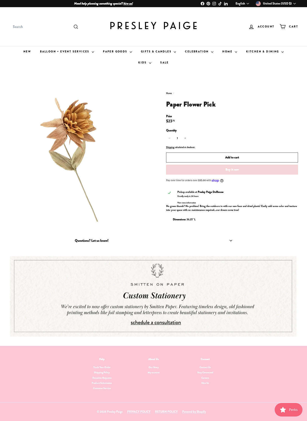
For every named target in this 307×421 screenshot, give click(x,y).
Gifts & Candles (157, 52)
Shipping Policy (102, 372)
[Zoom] (80, 150)
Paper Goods (116, 52)
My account (154, 372)
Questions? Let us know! (92, 240)
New (27, 52)
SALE (164, 63)
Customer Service (102, 388)
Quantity (171, 130)
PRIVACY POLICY (139, 412)
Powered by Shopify (194, 412)
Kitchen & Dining (263, 52)
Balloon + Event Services (65, 52)
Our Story (154, 367)
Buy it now (232, 169)
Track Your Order (102, 367)
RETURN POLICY (166, 412)
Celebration (197, 52)
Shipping (170, 147)
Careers (205, 378)
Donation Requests (101, 378)
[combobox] (45, 26)
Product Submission (102, 383)
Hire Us (205, 383)
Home (228, 52)
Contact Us (205, 367)
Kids (143, 63)
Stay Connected (205, 372)
